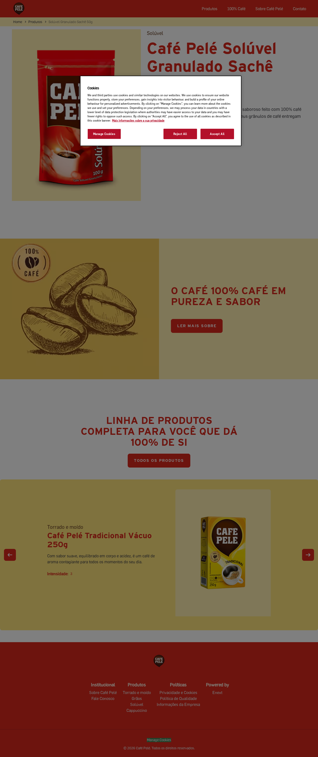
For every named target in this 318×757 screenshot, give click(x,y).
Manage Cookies (104, 134)
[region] (160, 111)
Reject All (180, 134)
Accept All (217, 134)
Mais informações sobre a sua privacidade (138, 120)
